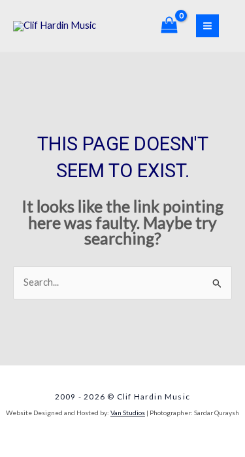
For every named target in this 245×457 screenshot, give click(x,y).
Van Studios (127, 412)
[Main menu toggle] (207, 25)
